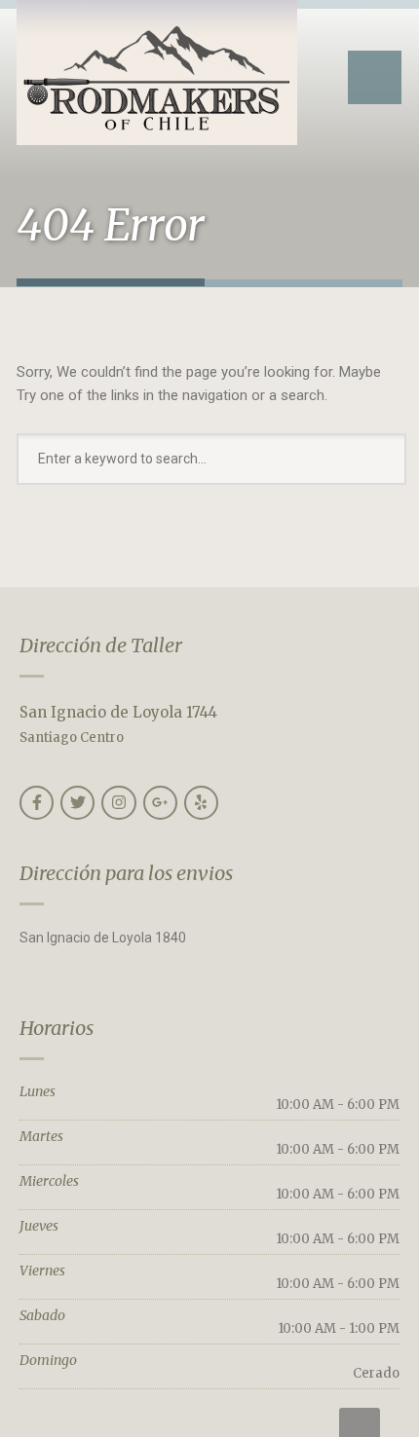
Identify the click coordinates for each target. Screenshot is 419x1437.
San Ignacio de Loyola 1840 (102, 937)
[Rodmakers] (157, 72)
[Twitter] (77, 803)
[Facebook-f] (36, 803)
